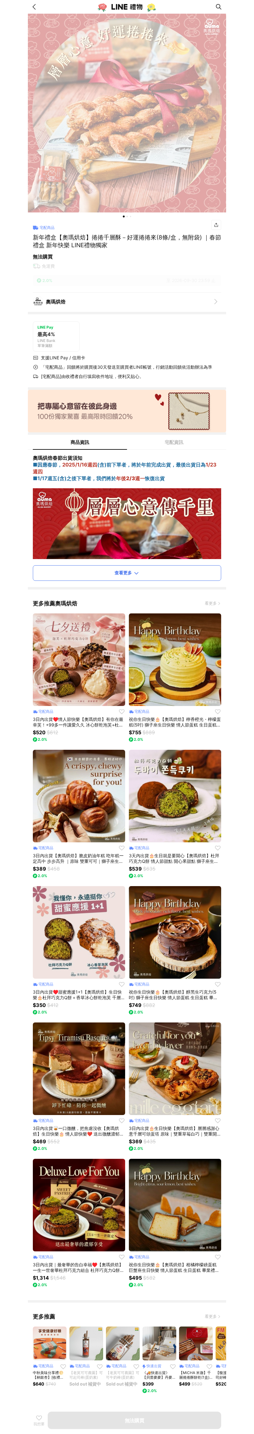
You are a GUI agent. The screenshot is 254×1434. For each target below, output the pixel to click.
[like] (121, 711)
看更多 (211, 603)
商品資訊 (80, 442)
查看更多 (123, 572)
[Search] (218, 7)
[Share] (216, 225)
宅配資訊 (174, 442)
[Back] (35, 7)
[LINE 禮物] (127, 7)
